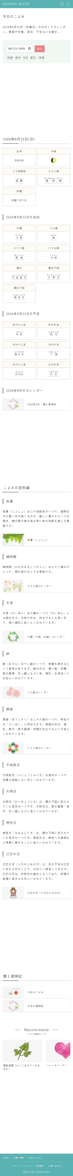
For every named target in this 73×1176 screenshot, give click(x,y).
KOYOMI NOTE (16, 4)
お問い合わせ (54, 1165)
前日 (18, 57)
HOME (6, 1157)
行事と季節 (19, 1157)
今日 (25, 57)
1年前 (10, 57)
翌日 (33, 57)
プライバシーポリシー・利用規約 (28, 1165)
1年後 (41, 57)
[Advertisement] (36, 99)
